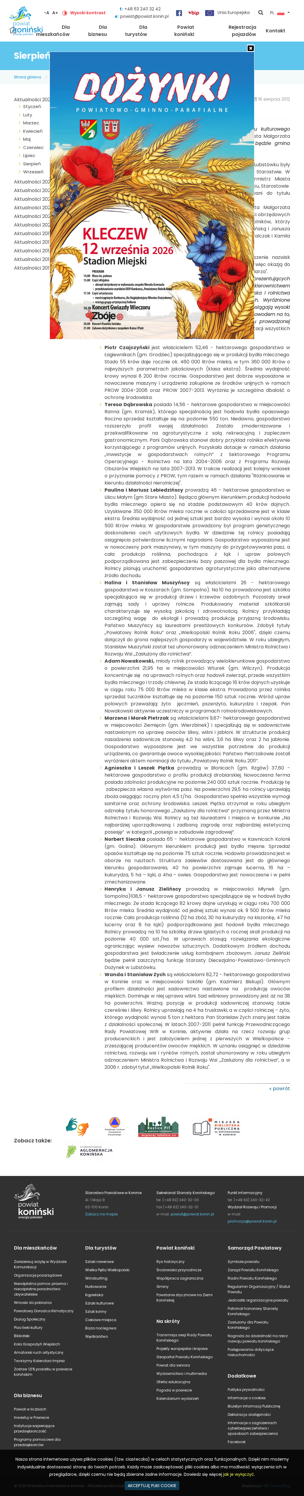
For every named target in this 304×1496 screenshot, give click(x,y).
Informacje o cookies (247, 1397)
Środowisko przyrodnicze (178, 1269)
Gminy (162, 1286)
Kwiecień (33, 131)
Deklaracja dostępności (249, 1414)
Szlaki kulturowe (99, 1303)
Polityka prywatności (246, 1389)
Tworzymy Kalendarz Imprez (39, 1360)
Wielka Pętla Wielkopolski (107, 1269)
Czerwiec (33, 147)
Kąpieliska (94, 1294)
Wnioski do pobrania (33, 1302)
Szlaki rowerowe (99, 1261)
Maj (27, 139)
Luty (27, 115)
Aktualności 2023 (33, 199)
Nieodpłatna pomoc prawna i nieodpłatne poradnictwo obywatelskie (41, 1289)
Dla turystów (136, 31)
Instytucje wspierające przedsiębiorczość (34, 1428)
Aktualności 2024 (34, 190)
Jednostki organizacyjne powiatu (258, 1300)
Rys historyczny (170, 1261)
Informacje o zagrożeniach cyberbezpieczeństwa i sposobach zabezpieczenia (253, 1428)
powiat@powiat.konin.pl (144, 16)
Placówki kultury (28, 1327)
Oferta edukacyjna (173, 1381)
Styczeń (32, 106)
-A (46, 13)
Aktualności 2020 (33, 224)
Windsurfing (96, 1278)
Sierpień (32, 164)
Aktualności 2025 (33, 181)
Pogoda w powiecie (174, 1390)
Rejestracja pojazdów (242, 31)
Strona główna (27, 77)
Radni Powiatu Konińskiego (252, 1278)
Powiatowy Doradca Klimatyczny (44, 1310)
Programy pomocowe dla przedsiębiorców (37, 1442)
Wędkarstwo (96, 1336)
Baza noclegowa (100, 1328)
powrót (281, 1088)
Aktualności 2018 (33, 242)
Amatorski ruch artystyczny (39, 1352)
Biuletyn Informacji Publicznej (254, 1406)
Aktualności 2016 (33, 259)
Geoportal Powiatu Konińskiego (184, 1356)
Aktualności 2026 (33, 99)
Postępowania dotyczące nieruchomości (251, 1352)
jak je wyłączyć (238, 1474)
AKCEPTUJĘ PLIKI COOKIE (152, 1486)
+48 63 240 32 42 (142, 9)
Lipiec (29, 155)
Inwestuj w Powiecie (31, 1417)
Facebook (237, 1441)
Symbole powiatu (243, 1261)
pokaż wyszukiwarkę (261, 13)
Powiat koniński (184, 31)
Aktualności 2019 (33, 233)
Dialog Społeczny (29, 1319)
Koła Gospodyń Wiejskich (37, 1344)
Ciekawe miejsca (100, 1319)
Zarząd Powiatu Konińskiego (253, 1269)
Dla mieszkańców (53, 31)
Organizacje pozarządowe (38, 1275)
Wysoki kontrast (88, 13)
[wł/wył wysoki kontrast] (64, 13)
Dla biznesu (97, 31)
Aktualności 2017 (33, 250)
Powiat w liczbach (30, 1409)
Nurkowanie (95, 1286)
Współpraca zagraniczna (179, 1278)
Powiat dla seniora (173, 1365)
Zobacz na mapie (101, 1214)
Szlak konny (96, 1311)
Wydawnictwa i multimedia (181, 1373)
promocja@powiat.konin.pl (252, 1221)
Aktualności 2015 (33, 268)
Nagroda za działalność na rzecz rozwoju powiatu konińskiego (258, 1338)
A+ (55, 13)
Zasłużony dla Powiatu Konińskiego (248, 1325)
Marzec (31, 123)
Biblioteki (22, 1335)
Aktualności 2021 (33, 216)
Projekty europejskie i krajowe (182, 1348)
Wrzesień (33, 172)
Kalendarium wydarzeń (177, 1398)
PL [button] (272, 13)
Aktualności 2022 (33, 207)
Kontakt (275, 30)
